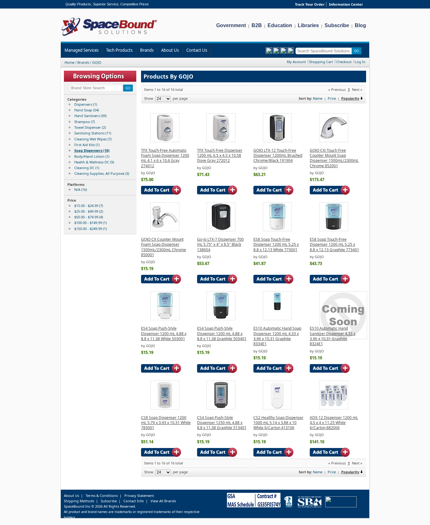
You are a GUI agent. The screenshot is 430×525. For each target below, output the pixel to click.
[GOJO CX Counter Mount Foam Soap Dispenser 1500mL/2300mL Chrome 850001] (164, 229)
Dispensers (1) (85, 104)
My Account (296, 61)
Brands (147, 50)
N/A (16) (80, 189)
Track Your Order (310, 4)
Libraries (308, 25)
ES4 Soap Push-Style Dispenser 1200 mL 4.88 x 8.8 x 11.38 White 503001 (163, 333)
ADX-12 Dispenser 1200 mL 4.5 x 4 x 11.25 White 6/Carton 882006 (334, 423)
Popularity (350, 98)
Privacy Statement (139, 495)
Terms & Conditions (102, 495)
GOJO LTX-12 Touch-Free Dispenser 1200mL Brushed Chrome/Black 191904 (277, 155)
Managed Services (82, 50)
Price (332, 98)
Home (69, 62)
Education (280, 25)
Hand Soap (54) (86, 110)
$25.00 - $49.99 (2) (88, 211)
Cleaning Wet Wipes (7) (92, 139)
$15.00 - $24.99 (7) (88, 205)
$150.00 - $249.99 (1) (90, 228)
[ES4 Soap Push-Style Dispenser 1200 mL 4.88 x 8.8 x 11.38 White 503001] (164, 318)
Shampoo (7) (84, 121)
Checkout (344, 61)
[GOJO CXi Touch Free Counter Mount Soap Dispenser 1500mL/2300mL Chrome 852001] (333, 141)
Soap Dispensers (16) (92, 150)
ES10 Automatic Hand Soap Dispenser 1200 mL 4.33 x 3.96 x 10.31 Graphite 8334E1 (277, 336)
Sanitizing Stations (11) (92, 133)
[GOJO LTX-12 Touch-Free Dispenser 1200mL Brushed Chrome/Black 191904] (277, 141)
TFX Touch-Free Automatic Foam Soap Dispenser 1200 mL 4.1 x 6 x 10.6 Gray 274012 (165, 158)
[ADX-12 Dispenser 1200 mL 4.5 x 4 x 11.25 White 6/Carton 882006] (333, 408)
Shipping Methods (79, 500)
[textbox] (325, 51)
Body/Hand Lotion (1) (91, 156)
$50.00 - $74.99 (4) (88, 217)
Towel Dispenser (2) (90, 127)
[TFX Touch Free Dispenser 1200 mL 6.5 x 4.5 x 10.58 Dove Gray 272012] (221, 141)
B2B (257, 25)
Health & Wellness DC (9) (94, 162)
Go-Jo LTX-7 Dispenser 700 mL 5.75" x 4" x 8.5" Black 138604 (220, 244)
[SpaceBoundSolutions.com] (109, 36)
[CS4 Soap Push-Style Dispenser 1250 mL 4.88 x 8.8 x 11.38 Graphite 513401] (221, 408)
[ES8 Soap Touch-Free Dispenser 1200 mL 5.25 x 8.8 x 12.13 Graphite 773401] (333, 229)
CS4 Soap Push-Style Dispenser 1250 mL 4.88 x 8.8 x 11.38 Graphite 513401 (221, 423)
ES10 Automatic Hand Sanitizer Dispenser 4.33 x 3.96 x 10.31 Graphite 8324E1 (332, 336)
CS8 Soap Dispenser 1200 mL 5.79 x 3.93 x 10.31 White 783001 (166, 423)
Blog (360, 25)
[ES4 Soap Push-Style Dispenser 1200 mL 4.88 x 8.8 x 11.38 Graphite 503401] (221, 318)
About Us (170, 50)
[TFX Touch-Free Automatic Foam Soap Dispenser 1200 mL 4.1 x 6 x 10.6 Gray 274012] (164, 141)
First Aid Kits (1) (86, 144)
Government (231, 25)
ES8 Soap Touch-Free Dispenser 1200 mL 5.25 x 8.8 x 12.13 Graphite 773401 (334, 244)
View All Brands (163, 500)
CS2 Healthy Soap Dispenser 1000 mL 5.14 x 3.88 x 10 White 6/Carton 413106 (278, 423)
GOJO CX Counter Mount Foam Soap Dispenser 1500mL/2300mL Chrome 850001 (163, 247)
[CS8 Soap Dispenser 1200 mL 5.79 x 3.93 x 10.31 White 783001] (164, 408)
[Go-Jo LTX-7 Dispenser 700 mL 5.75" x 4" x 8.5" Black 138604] (221, 229)
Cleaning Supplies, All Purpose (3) (101, 173)
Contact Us (196, 50)
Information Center (346, 4)
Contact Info (133, 500)
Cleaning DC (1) (86, 167)
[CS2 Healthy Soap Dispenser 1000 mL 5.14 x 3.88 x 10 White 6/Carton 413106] (277, 408)
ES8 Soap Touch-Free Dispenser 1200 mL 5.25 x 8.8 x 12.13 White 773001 (276, 244)
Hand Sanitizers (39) (90, 115)
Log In (360, 61)
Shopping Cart (321, 61)
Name (317, 98)
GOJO (96, 62)
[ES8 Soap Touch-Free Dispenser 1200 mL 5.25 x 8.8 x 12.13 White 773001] (277, 229)
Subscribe (337, 25)
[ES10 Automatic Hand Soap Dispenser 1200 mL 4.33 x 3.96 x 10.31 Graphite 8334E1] (277, 318)
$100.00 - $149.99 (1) (90, 222)
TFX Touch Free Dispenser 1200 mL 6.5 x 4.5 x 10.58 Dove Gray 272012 (219, 155)
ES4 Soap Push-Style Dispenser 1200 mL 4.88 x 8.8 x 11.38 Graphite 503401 (221, 333)
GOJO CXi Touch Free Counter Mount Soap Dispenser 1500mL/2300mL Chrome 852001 (334, 158)
